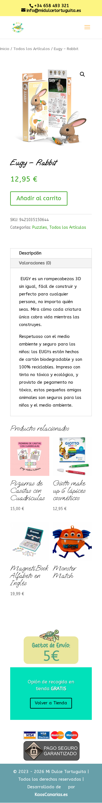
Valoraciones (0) (35, 262)
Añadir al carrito (38, 198)
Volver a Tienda (51, 702)
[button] (82, 74)
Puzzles (39, 227)
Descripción (30, 253)
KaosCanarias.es (51, 794)
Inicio (4, 48)
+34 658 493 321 (51, 5)
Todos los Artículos (31, 48)
